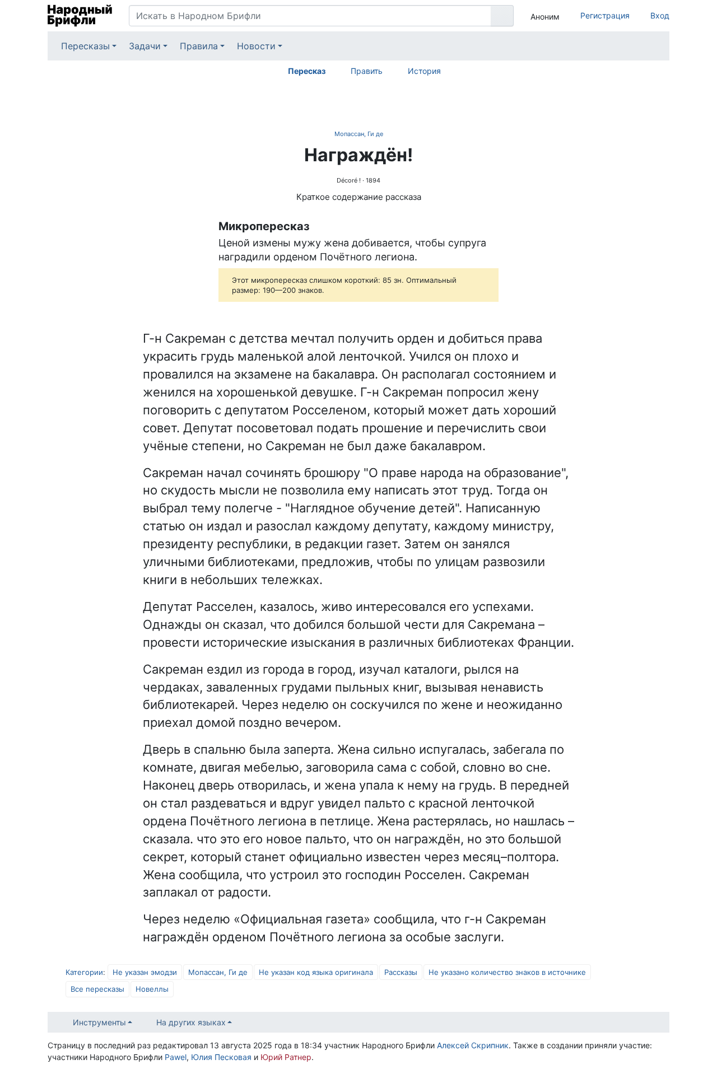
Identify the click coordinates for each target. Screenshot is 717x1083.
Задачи (145, 46)
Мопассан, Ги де (358, 134)
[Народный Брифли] (80, 15)
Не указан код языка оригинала (316, 972)
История (424, 71)
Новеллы (152, 988)
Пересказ (306, 71)
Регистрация (605, 15)
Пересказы (85, 46)
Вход (659, 15)
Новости (256, 46)
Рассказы (400, 972)
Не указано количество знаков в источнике (507, 972)
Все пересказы (97, 988)
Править (367, 71)
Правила (199, 46)
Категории (84, 972)
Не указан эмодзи (145, 972)
